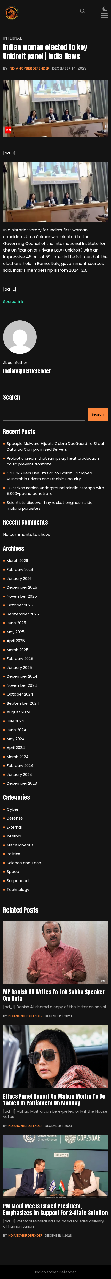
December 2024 (22, 676)
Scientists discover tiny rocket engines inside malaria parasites (50, 505)
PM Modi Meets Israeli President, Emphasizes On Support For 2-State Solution (55, 1209)
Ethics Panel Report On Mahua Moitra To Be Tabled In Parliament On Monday (54, 1099)
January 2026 (19, 578)
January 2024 (19, 774)
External (14, 827)
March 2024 (17, 756)
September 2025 (23, 614)
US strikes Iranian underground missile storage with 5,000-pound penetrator (55, 490)
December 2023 (22, 783)
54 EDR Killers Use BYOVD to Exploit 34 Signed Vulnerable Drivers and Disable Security (49, 476)
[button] (104, 16)
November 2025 (22, 596)
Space (13, 871)
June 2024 (16, 729)
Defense (15, 818)
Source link (13, 301)
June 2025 (16, 623)
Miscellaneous (20, 845)
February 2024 (20, 765)
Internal (12, 38)
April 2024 (16, 747)
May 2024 (16, 739)
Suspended (18, 880)
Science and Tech (24, 862)
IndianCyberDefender (29, 68)
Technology (18, 889)
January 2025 (19, 667)
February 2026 (20, 569)
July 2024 (15, 721)
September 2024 (23, 703)
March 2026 (17, 560)
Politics (13, 853)
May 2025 (16, 632)
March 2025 (17, 649)
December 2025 (22, 587)
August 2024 (18, 712)
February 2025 (20, 658)
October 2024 (20, 694)
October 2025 (20, 605)
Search (11, 397)
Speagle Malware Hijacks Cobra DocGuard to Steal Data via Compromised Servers (55, 446)
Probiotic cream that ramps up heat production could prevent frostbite (53, 461)
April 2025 (16, 640)
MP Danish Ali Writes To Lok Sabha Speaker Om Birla (54, 995)
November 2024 (22, 685)
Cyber (12, 809)
